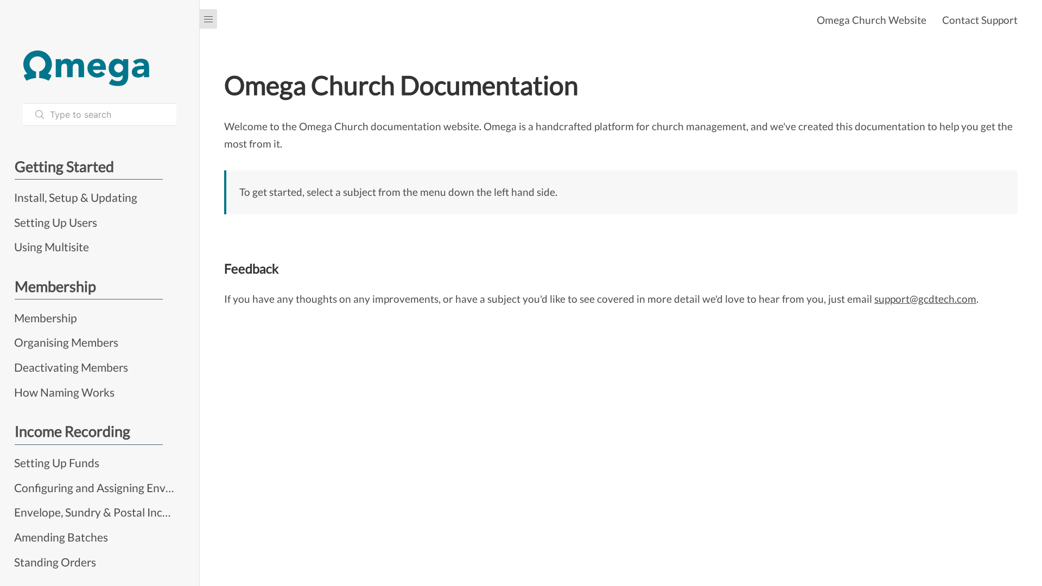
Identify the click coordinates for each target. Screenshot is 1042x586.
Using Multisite (51, 246)
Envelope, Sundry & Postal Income (95, 512)
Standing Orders (55, 562)
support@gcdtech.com (925, 298)
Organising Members (66, 342)
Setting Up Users (55, 222)
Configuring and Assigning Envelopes (95, 487)
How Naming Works (64, 392)
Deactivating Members (71, 367)
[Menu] (208, 19)
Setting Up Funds (56, 462)
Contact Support (980, 20)
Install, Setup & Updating (75, 197)
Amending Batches (61, 537)
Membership (45, 317)
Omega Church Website (871, 20)
